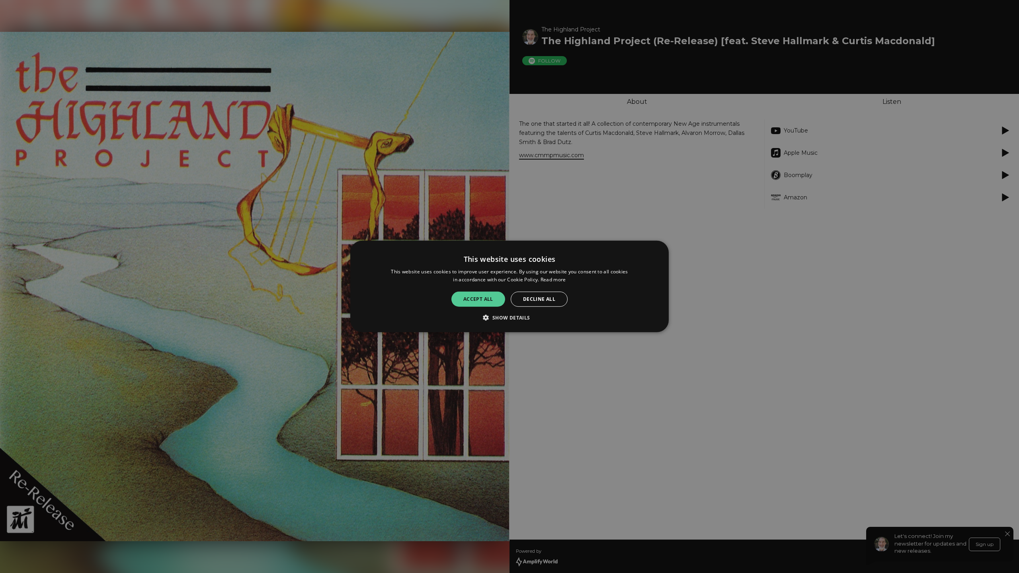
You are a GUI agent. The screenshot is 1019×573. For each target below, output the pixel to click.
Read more (553, 279)
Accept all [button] (478, 299)
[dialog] (509, 286)
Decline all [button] (539, 299)
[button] (509, 317)
